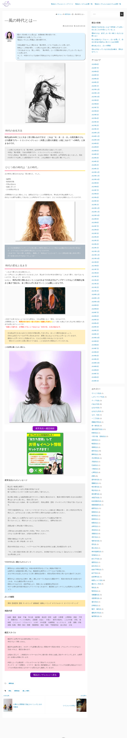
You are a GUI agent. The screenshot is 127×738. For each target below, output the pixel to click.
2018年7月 (95, 373)
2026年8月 (95, 64)
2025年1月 (95, 129)
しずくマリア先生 (98, 397)
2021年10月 (96, 258)
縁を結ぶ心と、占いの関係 (101, 45)
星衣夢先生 (96, 494)
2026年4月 (95, 79)
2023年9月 (95, 183)
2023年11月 (96, 176)
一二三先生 (96, 418)
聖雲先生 (95, 591)
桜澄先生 (95, 515)
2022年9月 (95, 219)
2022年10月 (96, 215)
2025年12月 (96, 89)
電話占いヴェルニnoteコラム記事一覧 (108, 4)
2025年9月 (95, 100)
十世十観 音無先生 (99, 436)
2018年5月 (95, 381)
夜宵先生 (11, 683)
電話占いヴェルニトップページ (62, 4)
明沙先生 (95, 490)
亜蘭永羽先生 (96, 422)
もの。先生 (96, 415)
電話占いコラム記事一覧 (84, 4)
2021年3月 (95, 284)
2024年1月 (95, 169)
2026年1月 (95, 86)
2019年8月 (95, 345)
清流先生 (95, 530)
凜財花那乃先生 (97, 429)
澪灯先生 (95, 537)
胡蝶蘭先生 (96, 595)
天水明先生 (96, 458)
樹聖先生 (95, 523)
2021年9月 (95, 262)
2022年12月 (96, 208)
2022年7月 (95, 226)
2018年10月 (96, 363)
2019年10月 (96, 338)
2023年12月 (96, 172)
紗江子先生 (96, 559)
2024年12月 (96, 133)
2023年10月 (96, 179)
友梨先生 (95, 440)
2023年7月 (95, 190)
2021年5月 (95, 276)
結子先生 (95, 573)
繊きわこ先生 (96, 584)
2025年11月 (96, 93)
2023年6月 (95, 194)
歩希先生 (95, 526)
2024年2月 (95, 165)
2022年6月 (95, 230)
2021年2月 (95, 287)
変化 (10, 691)
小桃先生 (95, 469)
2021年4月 (95, 280)
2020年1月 (95, 334)
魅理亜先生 (96, 616)
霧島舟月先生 (96, 613)
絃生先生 (95, 566)
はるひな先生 (96, 411)
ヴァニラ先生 (96, 393)
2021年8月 (95, 266)
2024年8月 (95, 147)
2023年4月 (95, 197)
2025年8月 (95, 104)
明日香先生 (96, 487)
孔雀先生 (95, 465)
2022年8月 (95, 222)
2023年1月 (95, 204)
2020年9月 (95, 305)
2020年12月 (96, 294)
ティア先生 (96, 400)
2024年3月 (95, 161)
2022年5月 (95, 233)
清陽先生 (95, 533)
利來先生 (95, 433)
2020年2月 (95, 330)
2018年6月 (95, 377)
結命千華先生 (96, 569)
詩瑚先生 (95, 605)
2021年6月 (95, 273)
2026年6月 (95, 71)
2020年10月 (96, 302)
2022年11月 (96, 212)
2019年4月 (95, 355)
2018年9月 (95, 366)
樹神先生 (95, 519)
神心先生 (95, 548)
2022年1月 (95, 248)
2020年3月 (95, 327)
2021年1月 (95, 291)
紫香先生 (95, 562)
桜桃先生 (95, 512)
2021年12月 (96, 251)
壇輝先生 (95, 447)
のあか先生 (96, 404)
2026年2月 (95, 82)
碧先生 (94, 544)
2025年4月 (95, 118)
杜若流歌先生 (96, 501)
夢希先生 (95, 454)
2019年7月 (95, 348)
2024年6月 (95, 151)
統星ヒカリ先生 (97, 580)
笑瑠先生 (95, 555)
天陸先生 (95, 461)
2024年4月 (95, 158)
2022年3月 (95, 240)
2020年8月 (95, 309)
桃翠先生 (95, 508)
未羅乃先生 (96, 497)
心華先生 (95, 472)
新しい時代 (26, 691)
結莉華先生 (96, 577)
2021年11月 (96, 255)
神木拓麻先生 (96, 551)
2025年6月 (95, 111)
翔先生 (94, 587)
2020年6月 (95, 316)
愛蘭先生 (95, 483)
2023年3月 (95, 201)
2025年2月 (95, 125)
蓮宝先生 (95, 602)
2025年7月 (95, 107)
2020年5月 (95, 320)
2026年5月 (95, 75)
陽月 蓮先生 (96, 609)
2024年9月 (95, 143)
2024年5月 (95, 154)
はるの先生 (96, 407)
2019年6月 (95, 352)
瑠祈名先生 (96, 541)
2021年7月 (95, 269)
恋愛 (93, 476)
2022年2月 (95, 244)
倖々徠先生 (96, 425)
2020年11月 (96, 298)
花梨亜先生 (96, 598)
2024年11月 (96, 136)
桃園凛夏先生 (96, 505)
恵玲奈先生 (96, 479)
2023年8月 (95, 186)
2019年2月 (95, 359)
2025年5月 (95, 115)
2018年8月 (95, 370)
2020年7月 (95, 312)
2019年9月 (95, 341)
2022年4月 (95, 237)
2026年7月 (95, 68)
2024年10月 (96, 140)
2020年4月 (95, 323)
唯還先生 (95, 443)
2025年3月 (95, 122)
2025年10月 (96, 97)
